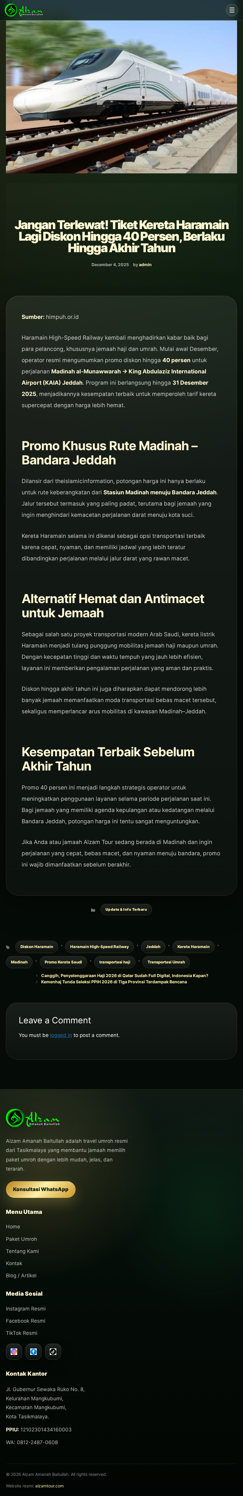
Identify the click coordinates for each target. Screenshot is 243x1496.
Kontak (14, 1263)
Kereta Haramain (194, 946)
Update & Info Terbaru (126, 909)
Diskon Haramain (36, 946)
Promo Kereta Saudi (63, 962)
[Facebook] (33, 1352)
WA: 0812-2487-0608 (32, 1442)
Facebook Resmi (25, 1321)
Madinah (19, 962)
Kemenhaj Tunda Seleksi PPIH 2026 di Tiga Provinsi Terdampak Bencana (114, 981)
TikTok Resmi (21, 1333)
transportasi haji (114, 962)
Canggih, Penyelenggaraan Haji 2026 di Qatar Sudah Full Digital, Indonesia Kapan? (124, 975)
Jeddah (153, 946)
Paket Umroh (21, 1239)
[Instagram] (14, 1352)
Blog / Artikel (21, 1275)
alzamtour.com (49, 1485)
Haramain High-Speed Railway (99, 946)
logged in (61, 1035)
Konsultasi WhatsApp (40, 1189)
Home (13, 1227)
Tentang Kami (22, 1251)
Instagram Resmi (26, 1309)
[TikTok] (53, 1352)
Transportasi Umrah (166, 962)
